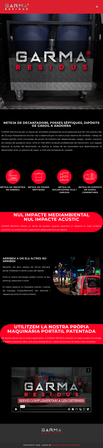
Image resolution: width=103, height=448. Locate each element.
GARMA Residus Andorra (66, 445)
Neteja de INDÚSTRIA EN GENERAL (12, 188)
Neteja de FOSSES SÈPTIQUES (38, 188)
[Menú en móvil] (97, 7)
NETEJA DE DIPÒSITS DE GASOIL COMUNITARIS (90, 190)
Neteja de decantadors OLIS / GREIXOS (64, 190)
